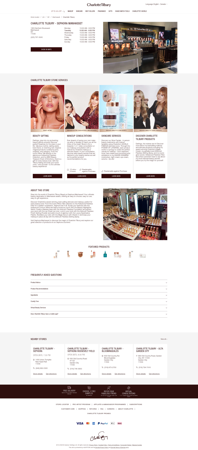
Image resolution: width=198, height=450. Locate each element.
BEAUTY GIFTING (41, 135)
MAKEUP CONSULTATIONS (79, 135)
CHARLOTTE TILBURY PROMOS (99, 413)
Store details (38, 374)
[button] (99, 283)
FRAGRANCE (102, 11)
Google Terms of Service (118, 447)
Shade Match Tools (122, 11)
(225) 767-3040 (37, 37)
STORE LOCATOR (62, 404)
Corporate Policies (125, 445)
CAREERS (110, 409)
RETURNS (93, 409)
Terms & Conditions (113, 445)
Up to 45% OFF (56, 11)
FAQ (101, 409)
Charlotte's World (139, 11)
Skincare (79, 11)
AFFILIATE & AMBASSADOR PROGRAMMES (110, 404)
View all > (164, 339)
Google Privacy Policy (102, 447)
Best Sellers (90, 11)
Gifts (110, 11)
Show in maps (46, 49)
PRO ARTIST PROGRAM (81, 404)
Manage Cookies (137, 445)
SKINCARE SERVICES (111, 135)
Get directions (51, 374)
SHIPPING (82, 409)
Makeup (70, 11)
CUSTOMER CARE (68, 409)
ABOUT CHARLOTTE (125, 409)
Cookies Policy (102, 445)
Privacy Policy (93, 445)
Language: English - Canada (156, 4)
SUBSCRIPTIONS (136, 404)
